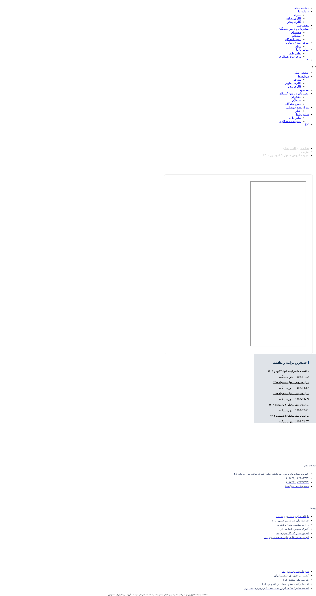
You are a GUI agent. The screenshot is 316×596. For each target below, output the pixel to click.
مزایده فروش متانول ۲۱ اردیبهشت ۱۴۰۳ (289, 404)
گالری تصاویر (293, 18)
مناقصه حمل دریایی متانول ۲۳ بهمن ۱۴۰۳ (288, 371)
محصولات (303, 25)
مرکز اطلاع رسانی (297, 42)
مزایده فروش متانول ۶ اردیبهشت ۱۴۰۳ (289, 415)
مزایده (305, 151)
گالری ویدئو (294, 21)
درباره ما (303, 11)
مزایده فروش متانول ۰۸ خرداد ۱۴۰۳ (291, 382)
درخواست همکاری (290, 56)
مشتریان (296, 32)
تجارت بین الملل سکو (296, 148)
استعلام (296, 35)
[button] (206, 66)
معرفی (297, 14)
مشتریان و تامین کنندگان (294, 28)
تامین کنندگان (293, 39)
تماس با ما (302, 49)
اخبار (298, 46)
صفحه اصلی (301, 8)
